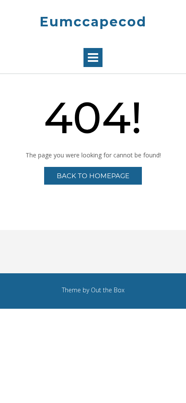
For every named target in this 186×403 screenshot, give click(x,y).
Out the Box (108, 290)
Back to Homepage (93, 176)
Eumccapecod (93, 22)
